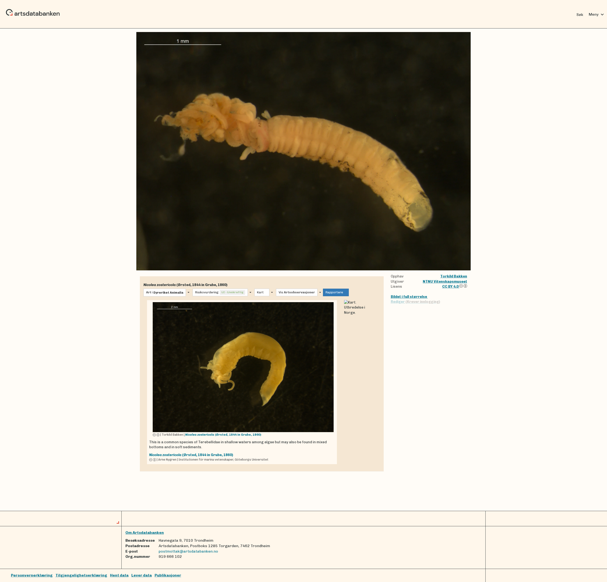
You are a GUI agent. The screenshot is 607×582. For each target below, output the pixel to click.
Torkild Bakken (453, 276)
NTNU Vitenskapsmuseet (445, 281)
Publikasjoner (168, 575)
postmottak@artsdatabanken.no (188, 551)
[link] (242, 382)
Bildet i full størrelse (409, 297)
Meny (597, 14)
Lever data (141, 575)
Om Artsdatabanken (144, 532)
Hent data (119, 575)
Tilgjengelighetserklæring (81, 575)
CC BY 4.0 (450, 286)
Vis (297, 292)
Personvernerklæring (32, 575)
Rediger (415, 302)
